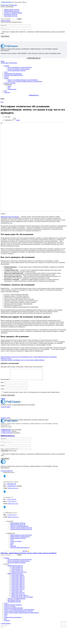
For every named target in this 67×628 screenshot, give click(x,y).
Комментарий (5, 379)
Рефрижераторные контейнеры (10, 216)
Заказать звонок (5, 20)
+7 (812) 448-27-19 (11, 484)
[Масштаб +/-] (6, 625)
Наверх (8, 623)
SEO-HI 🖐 (26, 551)
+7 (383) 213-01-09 (6, 432)
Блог (2, 102)
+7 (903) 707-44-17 (6, 431)
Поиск (19, 19)
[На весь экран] (5, 625)
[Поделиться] (3, 625)
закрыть (3, 398)
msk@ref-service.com (13, 517)
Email (3, 385)
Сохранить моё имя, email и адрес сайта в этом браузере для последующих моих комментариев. (31, 392)
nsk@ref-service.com (13, 503)
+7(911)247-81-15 (33, 58)
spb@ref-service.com (13, 488)
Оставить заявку (5, 407)
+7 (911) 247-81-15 (12, 486)
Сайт (2, 389)
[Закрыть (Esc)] (1, 625)
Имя (2, 382)
